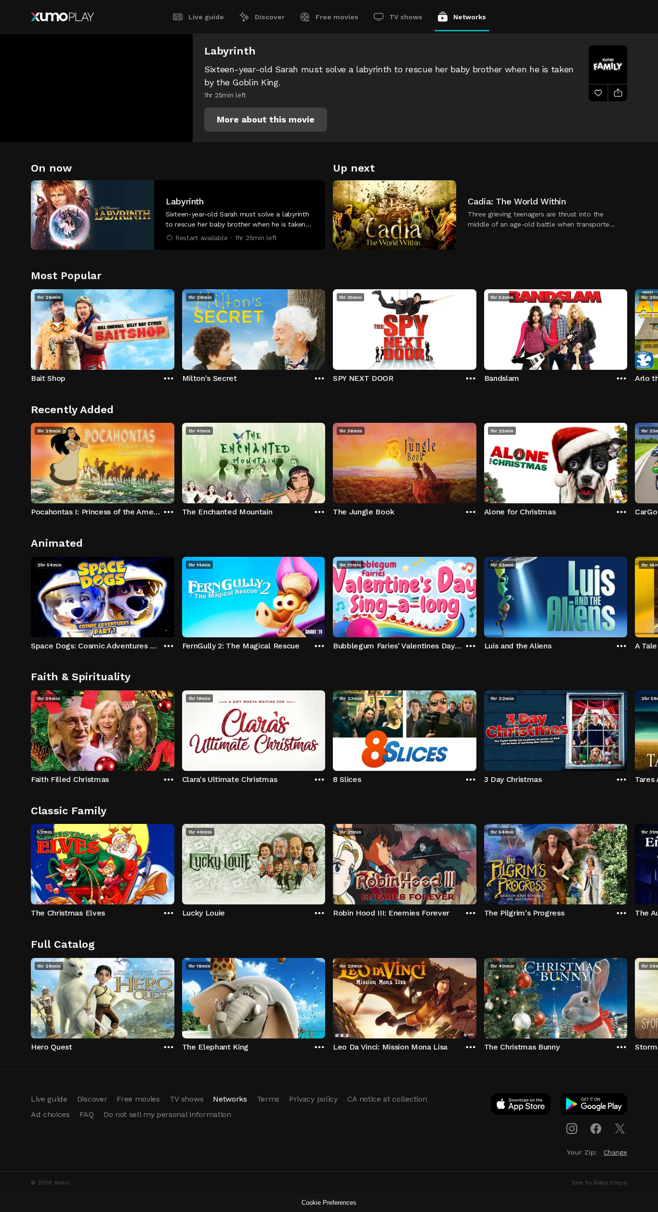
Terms (268, 1099)
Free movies (337, 17)
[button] (265, 120)
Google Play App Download (594, 1106)
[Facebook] (596, 1128)
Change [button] (615, 1152)
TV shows (405, 17)
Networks (469, 17)
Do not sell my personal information (167, 1114)
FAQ (86, 1114)
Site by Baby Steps (599, 1182)
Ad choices (50, 1114)
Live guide (206, 17)
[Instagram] (572, 1128)
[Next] (627, 327)
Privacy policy (313, 1099)
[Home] (62, 17)
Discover (270, 17)
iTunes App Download (521, 1106)
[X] (620, 1128)
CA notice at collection (387, 1099)
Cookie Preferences (329, 1202)
